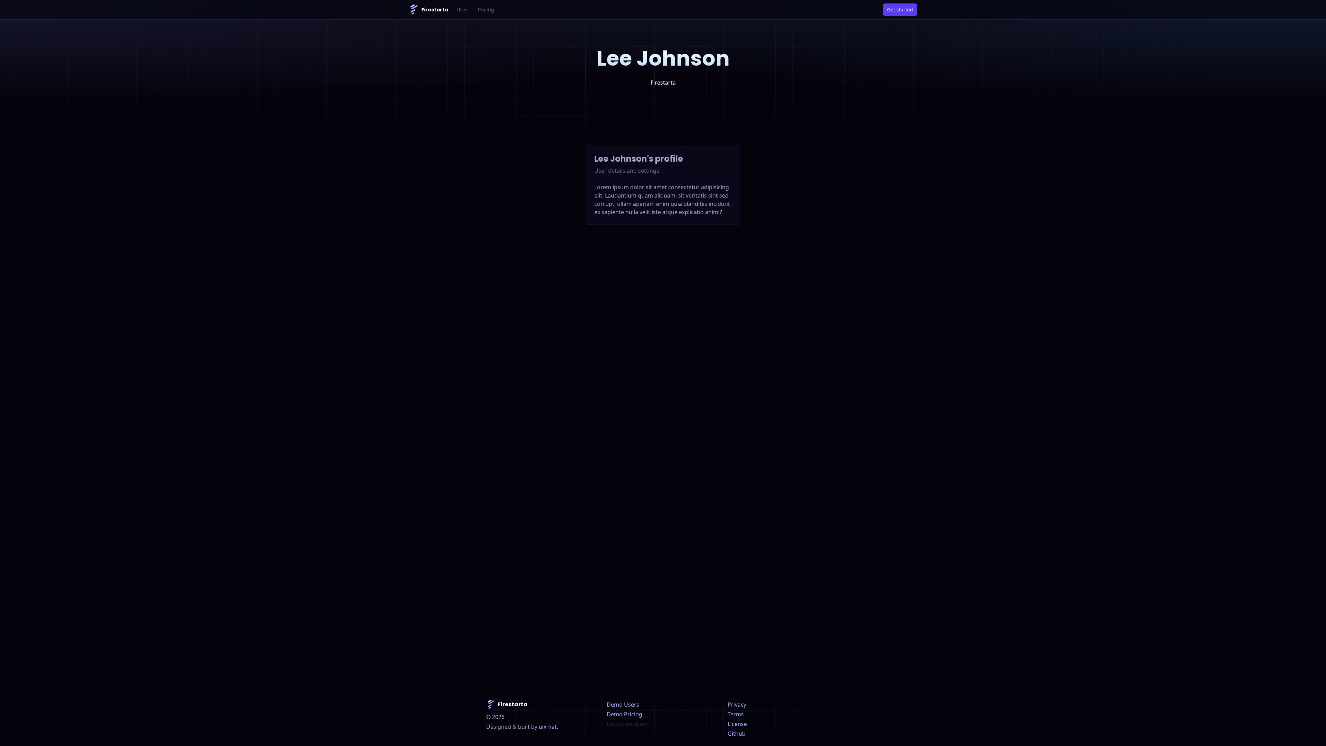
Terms (736, 714)
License (737, 724)
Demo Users (623, 704)
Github (737, 733)
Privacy (737, 704)
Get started (900, 9)
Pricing (486, 9)
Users (463, 9)
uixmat (548, 726)
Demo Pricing (624, 714)
